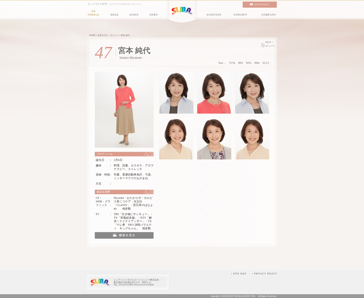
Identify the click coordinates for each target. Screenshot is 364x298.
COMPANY (269, 13)
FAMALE (93, 13)
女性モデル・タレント (108, 35)
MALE (114, 13)
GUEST (134, 13)
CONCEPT (240, 13)
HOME (92, 35)
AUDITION (214, 13)
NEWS (153, 13)
